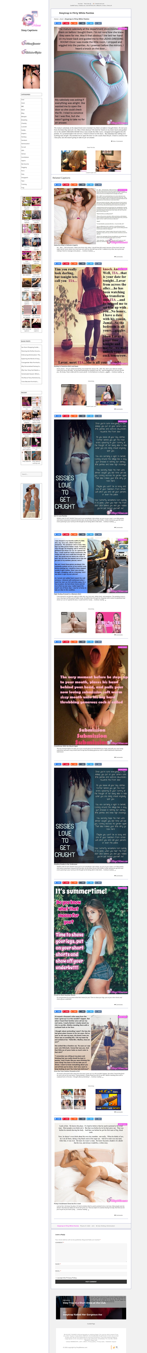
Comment (59, 1242)
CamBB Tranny (74, 5)
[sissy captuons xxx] (36, 442)
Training (24, 184)
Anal (22, 100)
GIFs (22, 150)
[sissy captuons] (26, 455)
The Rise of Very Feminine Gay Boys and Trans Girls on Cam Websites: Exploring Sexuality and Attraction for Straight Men (31, 378)
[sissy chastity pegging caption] (26, 415)
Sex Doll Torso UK (90, 5)
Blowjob (24, 116)
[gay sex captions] (36, 242)
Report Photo (122, 28)
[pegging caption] (36, 228)
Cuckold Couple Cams (91, 172)
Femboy (23, 137)
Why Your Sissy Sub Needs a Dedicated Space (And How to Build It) (30, 370)
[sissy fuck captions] (26, 282)
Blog (22, 113)
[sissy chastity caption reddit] (36, 415)
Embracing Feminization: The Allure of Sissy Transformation (31, 355)
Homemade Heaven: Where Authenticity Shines (30, 374)
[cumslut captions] (26, 296)
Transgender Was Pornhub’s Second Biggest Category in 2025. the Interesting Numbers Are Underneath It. (31, 362)
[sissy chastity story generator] (36, 401)
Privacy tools (100, 1341)
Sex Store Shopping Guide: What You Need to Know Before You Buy (29, 347)
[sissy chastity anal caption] (36, 428)
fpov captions (27, 275)
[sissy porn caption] (36, 282)
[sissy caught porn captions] (26, 442)
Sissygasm (24, 177)
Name (58, 1264)
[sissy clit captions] (36, 323)
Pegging (24, 167)
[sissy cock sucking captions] (36, 296)
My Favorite (25, 164)
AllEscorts (98, 5)
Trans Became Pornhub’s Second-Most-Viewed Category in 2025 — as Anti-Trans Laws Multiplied (31, 382)
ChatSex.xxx (82, 5)
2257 (80, 1341)
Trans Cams (87, 3)
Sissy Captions (29, 30)
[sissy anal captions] (36, 201)
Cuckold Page (91, 1324)
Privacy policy (92, 1341)
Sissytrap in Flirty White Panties (68, 1226)
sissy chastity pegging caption (26, 422)
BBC (22, 106)
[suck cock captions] (26, 242)
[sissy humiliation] (26, 255)
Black (23, 110)
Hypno (23, 161)
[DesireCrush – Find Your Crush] (31, 77)
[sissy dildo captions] (26, 228)
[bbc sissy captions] (26, 201)
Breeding (24, 120)
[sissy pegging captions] (36, 215)
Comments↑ (119, 257)
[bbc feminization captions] (36, 309)
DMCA (85, 1341)
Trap (22, 188)
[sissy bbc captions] (26, 215)
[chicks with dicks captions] (36, 269)
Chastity (24, 123)
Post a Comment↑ (117, 141)
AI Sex (104, 5)
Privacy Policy (71, 1278)
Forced (23, 147)
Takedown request (111, 1341)
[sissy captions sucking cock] (36, 455)
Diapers (23, 133)
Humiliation (25, 157)
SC (94, 1226)
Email (58, 1271)
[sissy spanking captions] (26, 323)
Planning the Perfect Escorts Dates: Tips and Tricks (30, 351)
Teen (22, 181)
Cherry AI (109, 5)
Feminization (25, 144)
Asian (23, 103)
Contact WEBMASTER (72, 1341)
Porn (22, 171)
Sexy (22, 174)
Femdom (24, 140)
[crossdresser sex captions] (26, 309)
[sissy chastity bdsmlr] (26, 428)
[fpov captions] (26, 269)
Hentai (23, 154)
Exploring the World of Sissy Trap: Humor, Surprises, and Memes (30, 359)
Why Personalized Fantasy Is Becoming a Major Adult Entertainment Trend (30, 366)
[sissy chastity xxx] (26, 401)
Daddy (23, 130)
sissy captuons (27, 461)
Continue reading (88, 251)
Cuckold (24, 127)
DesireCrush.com (99, 3)
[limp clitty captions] (36, 255)
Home (56, 19)
